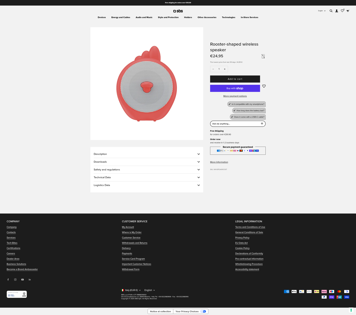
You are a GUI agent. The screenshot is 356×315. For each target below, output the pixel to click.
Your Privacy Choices (187, 311)
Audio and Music (144, 17)
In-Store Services (249, 17)
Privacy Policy (242, 237)
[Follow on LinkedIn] (29, 279)
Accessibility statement (247, 269)
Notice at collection (160, 311)
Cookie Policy (242, 248)
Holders (188, 17)
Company (12, 227)
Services (11, 237)
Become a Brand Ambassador (22, 269)
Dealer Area (13, 258)
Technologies (228, 17)
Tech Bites (12, 242)
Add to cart (235, 79)
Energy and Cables (120, 17)
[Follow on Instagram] (15, 279)
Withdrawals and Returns (134, 242)
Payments (127, 253)
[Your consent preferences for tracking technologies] (351, 310)
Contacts (11, 232)
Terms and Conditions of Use (250, 227)
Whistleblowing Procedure (249, 264)
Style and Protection (168, 17)
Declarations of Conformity (249, 253)
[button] (264, 86)
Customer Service (131, 237)
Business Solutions (16, 264)
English (320, 11)
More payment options (235, 96)
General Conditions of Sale (249, 232)
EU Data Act (241, 242)
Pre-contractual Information (249, 258)
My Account (128, 227)
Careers (11, 253)
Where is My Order (132, 232)
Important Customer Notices (136, 264)
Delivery (126, 248)
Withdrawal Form (130, 269)
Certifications (13, 248)
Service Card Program (133, 258)
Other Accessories (207, 17)
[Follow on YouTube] (22, 279)
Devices (102, 17)
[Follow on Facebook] (8, 279)
